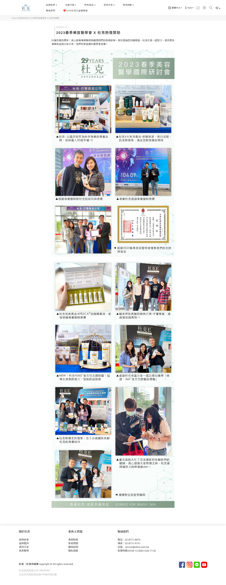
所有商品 (89, 5)
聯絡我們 (50, 10)
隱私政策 (73, 550)
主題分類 (69, 5)
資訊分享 (108, 5)
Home (14, 18)
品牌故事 (50, 5)
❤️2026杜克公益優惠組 (75, 10)
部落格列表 (22, 18)
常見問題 (127, 5)
